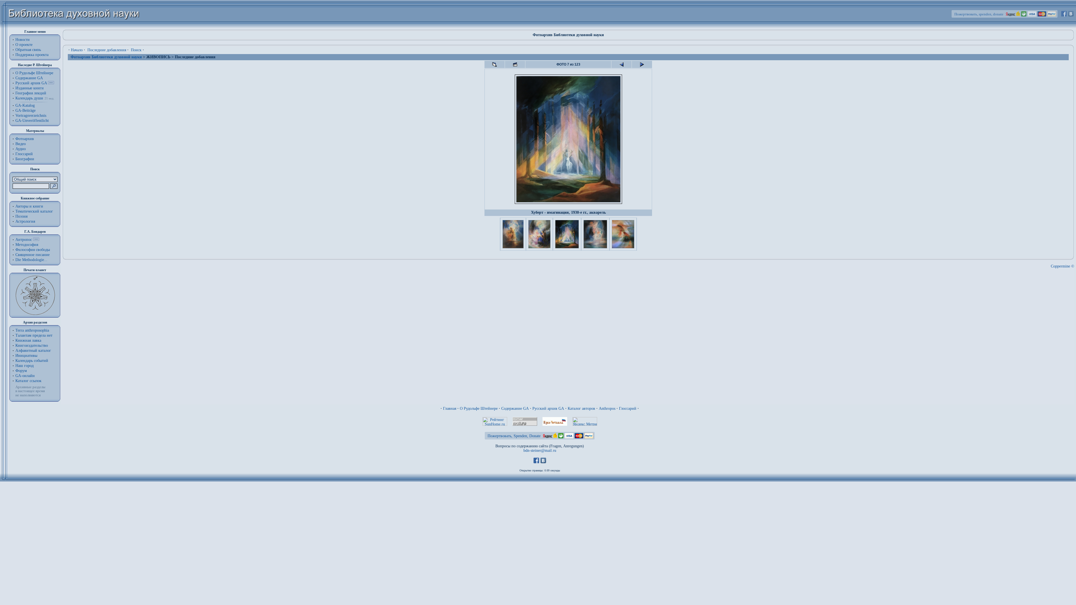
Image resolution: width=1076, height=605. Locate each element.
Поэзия (21, 216)
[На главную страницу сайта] (74, 27)
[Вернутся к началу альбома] (494, 64)
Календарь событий (31, 361)
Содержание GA (29, 78)
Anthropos (607, 408)
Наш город (24, 366)
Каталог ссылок (28, 381)
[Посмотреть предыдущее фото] (621, 64)
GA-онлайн (25, 376)
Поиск (136, 50)
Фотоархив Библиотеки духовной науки (106, 57)
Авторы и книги (29, 206)
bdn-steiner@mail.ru (539, 450)
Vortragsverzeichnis (30, 115)
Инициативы (26, 355)
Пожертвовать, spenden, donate (978, 14)
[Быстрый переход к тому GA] (51, 83)
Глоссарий (24, 154)
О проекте (24, 45)
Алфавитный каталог (33, 350)
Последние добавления (106, 50)
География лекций (30, 93)
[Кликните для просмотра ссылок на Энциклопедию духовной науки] (36, 240)
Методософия (26, 245)
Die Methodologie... (31, 260)
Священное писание (32, 255)
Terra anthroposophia (32, 330)
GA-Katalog (25, 105)
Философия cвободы (32, 250)
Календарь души (29, 98)
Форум (21, 371)
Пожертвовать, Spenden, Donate (514, 436)
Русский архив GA (31, 83)
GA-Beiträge (25, 110)
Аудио (20, 149)
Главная (449, 408)
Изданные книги (29, 88)
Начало (77, 50)
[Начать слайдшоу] (515, 64)
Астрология (25, 221)
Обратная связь (28, 50)
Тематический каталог (34, 211)
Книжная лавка (28, 340)
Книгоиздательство (31, 345)
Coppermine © (1062, 266)
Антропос (23, 240)
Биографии (24, 159)
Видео (20, 144)
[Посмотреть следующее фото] (642, 64)
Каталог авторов (581, 408)
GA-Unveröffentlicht (32, 120)
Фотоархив (24, 139)
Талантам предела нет (33, 335)
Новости (22, 40)
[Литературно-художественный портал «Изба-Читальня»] (554, 424)
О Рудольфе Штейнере (479, 408)
